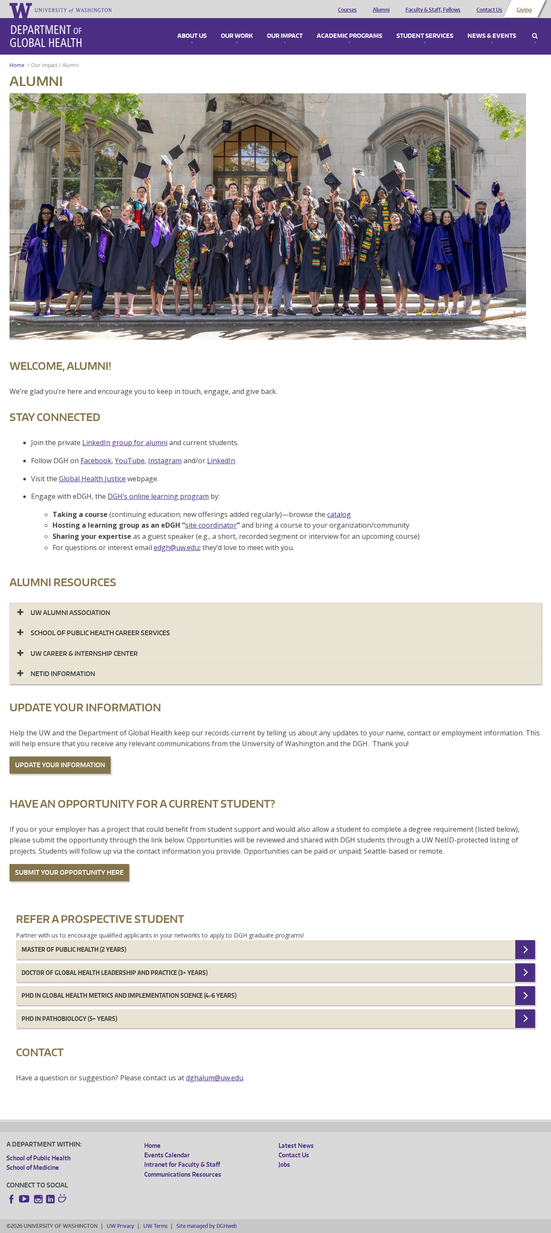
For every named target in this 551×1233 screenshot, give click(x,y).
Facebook (95, 460)
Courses (347, 9)
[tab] (275, 613)
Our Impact (285, 36)
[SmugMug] (63, 1199)
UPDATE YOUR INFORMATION (60, 765)
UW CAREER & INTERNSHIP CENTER (84, 653)
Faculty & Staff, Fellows (433, 9)
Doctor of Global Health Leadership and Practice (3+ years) (114, 972)
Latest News (296, 1145)
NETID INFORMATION (63, 673)
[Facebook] (11, 1199)
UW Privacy (120, 1226)
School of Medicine (32, 1167)
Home (17, 65)
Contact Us (489, 9)
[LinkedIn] (50, 1199)
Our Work (237, 36)
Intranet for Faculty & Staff (182, 1164)
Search (535, 36)
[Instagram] (38, 1199)
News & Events (491, 36)
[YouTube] (25, 1199)
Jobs (284, 1164)
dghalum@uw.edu (214, 1077)
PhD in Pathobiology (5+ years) (69, 1018)
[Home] (45, 36)
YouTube (130, 460)
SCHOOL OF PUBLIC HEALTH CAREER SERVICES (100, 632)
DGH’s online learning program (158, 496)
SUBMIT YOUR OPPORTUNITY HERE (69, 872)
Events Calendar (167, 1155)
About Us (192, 36)
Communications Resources (182, 1174)
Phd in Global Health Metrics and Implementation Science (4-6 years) (129, 995)
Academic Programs (349, 36)
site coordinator (211, 525)
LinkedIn (221, 460)
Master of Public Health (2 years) (74, 949)
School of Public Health (38, 1158)
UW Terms (155, 1226)
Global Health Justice (92, 478)
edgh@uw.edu (176, 547)
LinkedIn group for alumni (124, 442)
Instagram (165, 460)
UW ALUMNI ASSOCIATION (70, 612)
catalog (339, 514)
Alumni (381, 9)
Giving (524, 9)
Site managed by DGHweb (206, 1226)
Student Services (424, 36)
